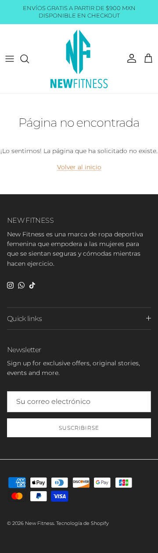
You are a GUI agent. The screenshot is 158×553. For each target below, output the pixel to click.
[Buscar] (29, 58)
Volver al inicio (79, 167)
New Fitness (39, 523)
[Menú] (9, 58)
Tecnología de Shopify (82, 523)
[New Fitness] (79, 59)
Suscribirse (79, 428)
